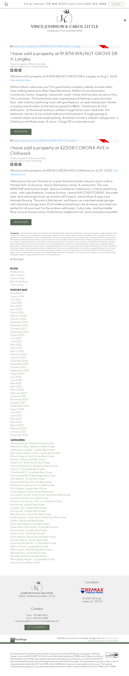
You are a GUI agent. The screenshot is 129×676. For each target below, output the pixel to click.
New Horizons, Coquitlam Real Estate (48, 246)
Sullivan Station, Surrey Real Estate (69, 250)
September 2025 (19, 332)
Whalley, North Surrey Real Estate (103, 252)
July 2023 (15, 412)
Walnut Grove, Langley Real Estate (33, 67)
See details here (20, 80)
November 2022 (19, 435)
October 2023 (18, 403)
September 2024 (19, 371)
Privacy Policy (112, 638)
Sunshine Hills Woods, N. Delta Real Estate (98, 250)
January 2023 (18, 432)
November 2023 (19, 399)
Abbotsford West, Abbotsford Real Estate (67, 233)
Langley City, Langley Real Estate (101, 244)
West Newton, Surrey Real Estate (78, 252)
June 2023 (16, 416)
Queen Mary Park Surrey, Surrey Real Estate (63, 248)
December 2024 (19, 361)
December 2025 (19, 322)
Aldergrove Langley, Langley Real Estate (98, 233)
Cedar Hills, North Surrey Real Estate (30, 463)
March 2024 (17, 390)
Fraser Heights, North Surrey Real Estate (50, 242)
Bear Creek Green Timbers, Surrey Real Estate (35, 453)
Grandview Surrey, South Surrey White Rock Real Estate (86, 242)
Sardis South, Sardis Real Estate (27, 534)
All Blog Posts (17, 272)
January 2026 (18, 319)
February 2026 (18, 316)
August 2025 (17, 335)
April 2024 (16, 387)
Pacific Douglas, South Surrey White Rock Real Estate (82, 246)
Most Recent (16, 293)
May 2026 (16, 306)
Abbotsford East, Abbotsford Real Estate (36, 233)
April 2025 (16, 348)
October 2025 (18, 329)
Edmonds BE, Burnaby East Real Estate (71, 240)
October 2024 (18, 367)
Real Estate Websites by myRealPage (103, 641)
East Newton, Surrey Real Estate (44, 240)
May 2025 (16, 345)
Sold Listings (17, 285)
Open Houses (17, 278)
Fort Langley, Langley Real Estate (22, 242)
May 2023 (16, 419)
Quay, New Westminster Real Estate (33, 248)
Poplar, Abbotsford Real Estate (26, 521)
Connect (116, 4)
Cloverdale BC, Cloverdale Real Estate (92, 237)
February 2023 (18, 428)
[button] (37, 627)
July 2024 (15, 377)
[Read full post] (64, 48)
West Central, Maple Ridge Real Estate (51, 252)
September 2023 (19, 406)
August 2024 (17, 374)
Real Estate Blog (19, 282)
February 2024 (18, 393)
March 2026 (17, 313)
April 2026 (16, 309)
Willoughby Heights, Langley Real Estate (25, 255)
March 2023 (17, 425)
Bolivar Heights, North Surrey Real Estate (56, 235)
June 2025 (16, 341)
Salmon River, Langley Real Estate (92, 248)
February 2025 (18, 354)
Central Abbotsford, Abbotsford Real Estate (36, 237)
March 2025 (17, 351)
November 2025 (19, 325)
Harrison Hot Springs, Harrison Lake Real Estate (46, 244)
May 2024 (16, 383)
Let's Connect (37, 627)
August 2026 (17, 296)
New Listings (17, 275)
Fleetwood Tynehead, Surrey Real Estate (100, 240)
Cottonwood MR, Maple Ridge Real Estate (33, 476)
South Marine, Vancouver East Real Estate (40, 250)
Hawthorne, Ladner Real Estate (77, 244)
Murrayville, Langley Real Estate (22, 246)
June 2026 (16, 303)
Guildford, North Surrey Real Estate (29, 498)
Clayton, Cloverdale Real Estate (65, 237)
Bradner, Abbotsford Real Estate (84, 235)
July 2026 (15, 300)
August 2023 (17, 409)
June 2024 (16, 380)
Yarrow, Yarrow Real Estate (30, 161)
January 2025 (18, 358)
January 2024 (18, 396)
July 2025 (15, 338)
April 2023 (16, 422)
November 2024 (19, 364)
